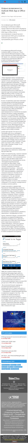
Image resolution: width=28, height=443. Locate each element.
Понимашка (14, 418)
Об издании (14, 383)
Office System (12, 20)
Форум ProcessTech (6, 346)
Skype (19, 364)
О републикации (18, 385)
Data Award (6, 420)
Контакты (11, 385)
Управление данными (17, 420)
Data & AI (7, 423)
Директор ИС (8, 414)
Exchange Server (6, 369)
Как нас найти (4, 385)
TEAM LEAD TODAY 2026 (8, 341)
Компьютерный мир (14, 410)
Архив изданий (13, 386)
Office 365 (10, 366)
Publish (7, 416)
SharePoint (4, 366)
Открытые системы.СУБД (14, 412)
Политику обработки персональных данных (14, 439)
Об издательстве (6, 383)
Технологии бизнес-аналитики (13, 422)
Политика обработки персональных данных (14, 388)
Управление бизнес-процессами (13, 427)
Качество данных (17, 423)
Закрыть (14, 441)
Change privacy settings (14, 389)
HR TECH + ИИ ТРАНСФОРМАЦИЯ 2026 (12, 356)
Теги (25, 385)
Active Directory (15, 369)
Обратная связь (21, 383)
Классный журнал (18, 416)
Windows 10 (13, 364)
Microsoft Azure (18, 366)
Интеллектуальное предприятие (13, 425)
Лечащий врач (20, 414)
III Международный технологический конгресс (14, 337)
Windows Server (5, 364)
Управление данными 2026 (8, 351)
